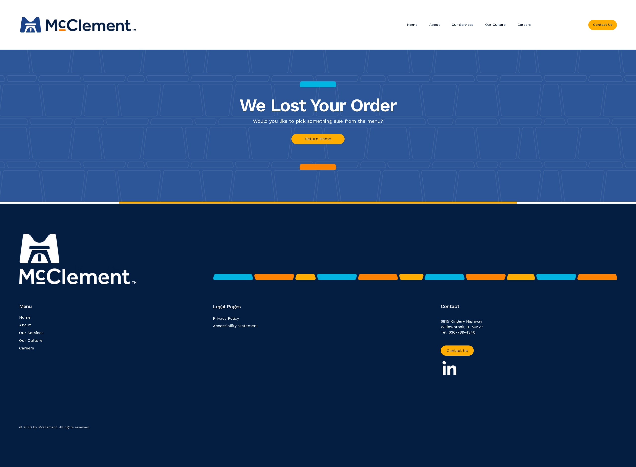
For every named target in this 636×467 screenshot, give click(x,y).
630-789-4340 (462, 332)
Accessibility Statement (235, 325)
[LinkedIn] (449, 369)
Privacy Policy (226, 318)
